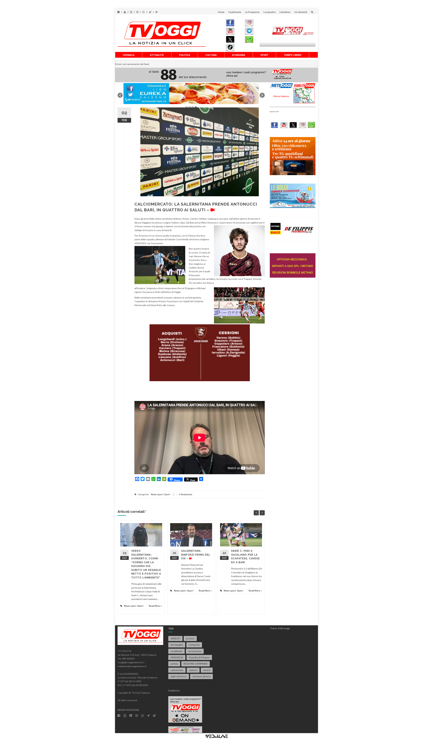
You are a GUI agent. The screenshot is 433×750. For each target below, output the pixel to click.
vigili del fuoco (178, 676)
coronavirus (194, 651)
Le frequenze (252, 12)
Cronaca (128, 55)
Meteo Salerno (281, 96)
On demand (300, 12)
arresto (190, 638)
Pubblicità (174, 690)
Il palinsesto (234, 12)
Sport (264, 55)
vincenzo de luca (201, 676)
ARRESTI (175, 638)
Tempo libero (292, 55)
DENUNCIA (176, 657)
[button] (120, 95)
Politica (184, 55)
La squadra (269, 12)
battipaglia (176, 644)
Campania (194, 644)
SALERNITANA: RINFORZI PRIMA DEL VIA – (195, 554)
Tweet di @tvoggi (280, 628)
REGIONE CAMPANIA (196, 663)
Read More (155, 606)
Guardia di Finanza (199, 657)
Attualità (157, 55)
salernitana (176, 670)
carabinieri (176, 651)
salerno (193, 670)
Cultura (211, 55)
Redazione (186, 494)
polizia (174, 663)
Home (221, 12)
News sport (157, 494)
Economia (238, 55)
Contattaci (285, 12)
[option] (191, 93)
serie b (206, 670)
